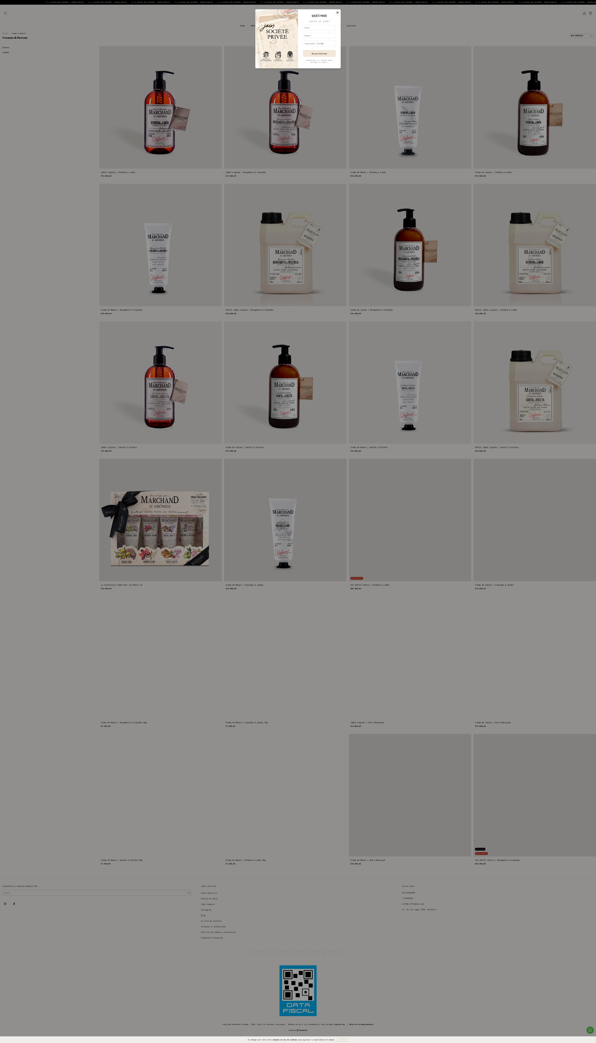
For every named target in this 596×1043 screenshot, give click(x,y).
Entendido (343, 1040)
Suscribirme (319, 53)
